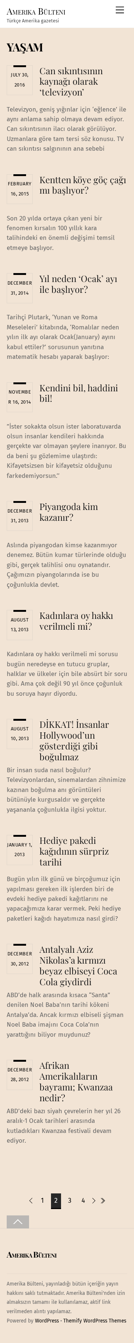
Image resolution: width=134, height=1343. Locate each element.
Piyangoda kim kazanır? (68, 511)
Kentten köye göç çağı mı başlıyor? (82, 184)
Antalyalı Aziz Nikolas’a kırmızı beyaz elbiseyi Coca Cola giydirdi (78, 965)
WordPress (47, 1321)
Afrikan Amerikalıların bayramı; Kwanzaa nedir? (76, 1081)
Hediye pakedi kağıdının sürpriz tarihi (74, 851)
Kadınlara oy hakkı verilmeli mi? (76, 620)
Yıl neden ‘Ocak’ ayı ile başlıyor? (78, 283)
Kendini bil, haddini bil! (78, 393)
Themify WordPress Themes (94, 1321)
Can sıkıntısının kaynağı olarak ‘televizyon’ (71, 81)
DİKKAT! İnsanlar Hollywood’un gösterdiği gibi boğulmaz (74, 740)
